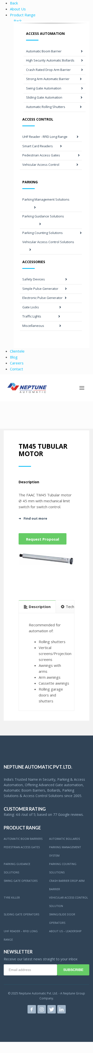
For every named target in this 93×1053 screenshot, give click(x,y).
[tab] (37, 606)
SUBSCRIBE (73, 970)
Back (14, 2)
